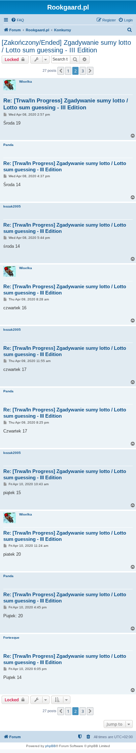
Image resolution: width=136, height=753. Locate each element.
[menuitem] (17, 20)
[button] (60, 71)
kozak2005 (12, 206)
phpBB (50, 746)
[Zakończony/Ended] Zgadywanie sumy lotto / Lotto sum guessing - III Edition (66, 46)
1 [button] (68, 71)
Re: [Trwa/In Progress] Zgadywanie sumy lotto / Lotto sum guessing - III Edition (65, 104)
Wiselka (25, 81)
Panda (8, 145)
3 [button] (83, 71)
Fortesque (11, 637)
